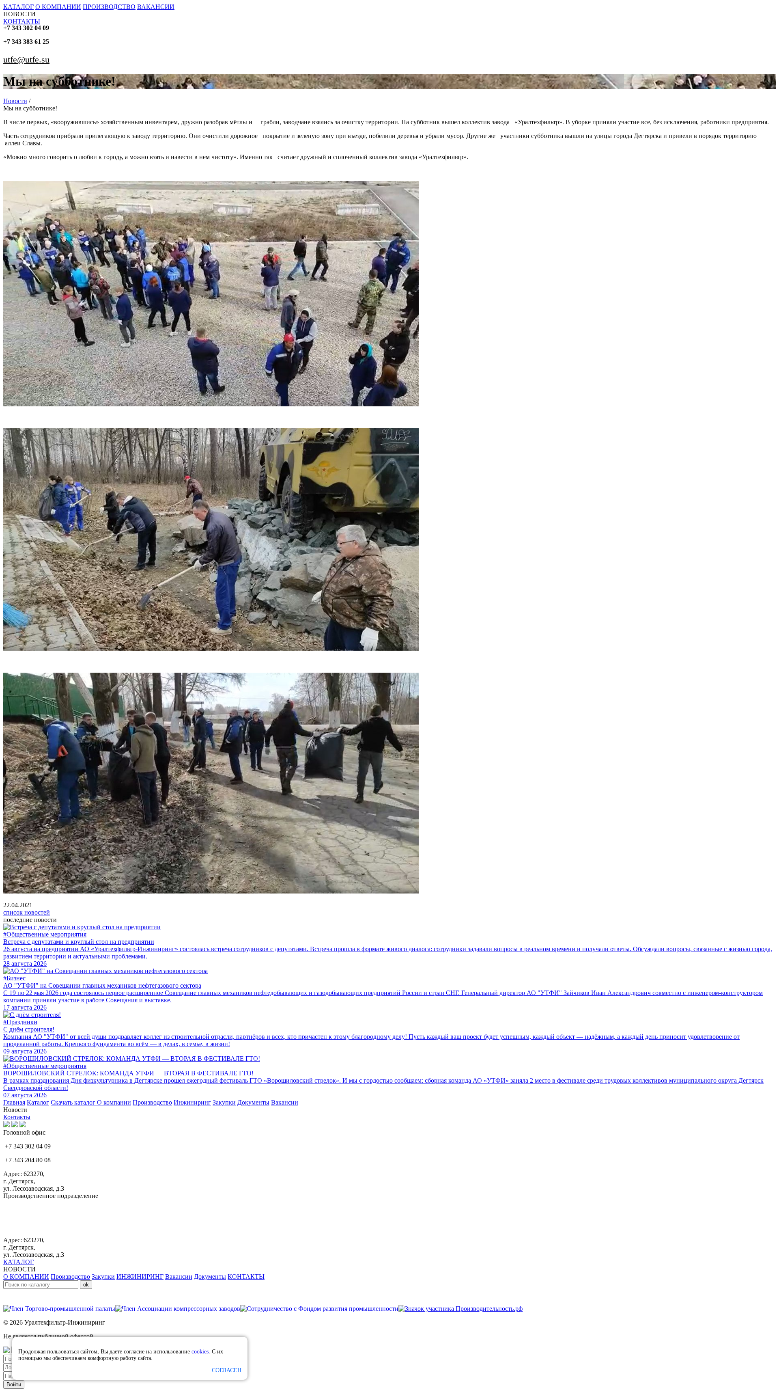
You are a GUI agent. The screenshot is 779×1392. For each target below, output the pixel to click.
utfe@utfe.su (26, 59)
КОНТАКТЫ (21, 21)
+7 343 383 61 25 (26, 41)
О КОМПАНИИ (58, 6)
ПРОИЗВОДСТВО (109, 6)
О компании (114, 1102)
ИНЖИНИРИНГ (140, 1276)
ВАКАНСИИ (155, 6)
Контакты (16, 1117)
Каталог (38, 1102)
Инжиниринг (192, 1102)
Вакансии (284, 1102)
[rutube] (14, 1125)
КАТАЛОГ (18, 6)
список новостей (26, 912)
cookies (200, 1352)
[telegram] (22, 1125)
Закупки (224, 1102)
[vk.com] (6, 1125)
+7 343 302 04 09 (26, 27)
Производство (152, 1102)
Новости (15, 100)
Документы (253, 1102)
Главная (14, 1102)
